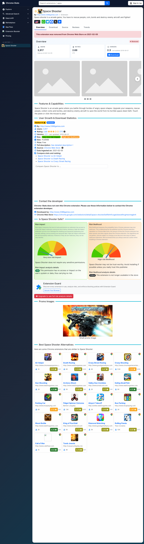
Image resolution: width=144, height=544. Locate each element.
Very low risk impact (51, 137)
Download (53, 27)
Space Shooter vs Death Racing (51, 158)
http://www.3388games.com (47, 15)
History (8, 42)
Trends (87, 27)
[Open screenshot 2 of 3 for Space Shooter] (104, 78)
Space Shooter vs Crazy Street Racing (54, 161)
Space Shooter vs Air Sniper (50, 156)
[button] (135, 3)
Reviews (75, 27)
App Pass (9, 27)
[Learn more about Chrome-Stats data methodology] (62, 148)
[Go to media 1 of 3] (85, 99)
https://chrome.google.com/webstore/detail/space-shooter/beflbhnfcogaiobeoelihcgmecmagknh (95, 215)
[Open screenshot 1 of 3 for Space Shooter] (57, 78)
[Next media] (137, 78)
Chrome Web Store (52, 148)
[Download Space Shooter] (122, 51)
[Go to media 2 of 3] (87, 99)
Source (65, 27)
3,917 (45, 129)
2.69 (53, 131)
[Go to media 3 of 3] (90, 99)
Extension (64, 15)
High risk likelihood (70, 137)
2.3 (46, 134)
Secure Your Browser (52, 290)
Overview (40, 27)
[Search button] (107, 3)
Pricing (8, 36)
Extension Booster (13, 31)
